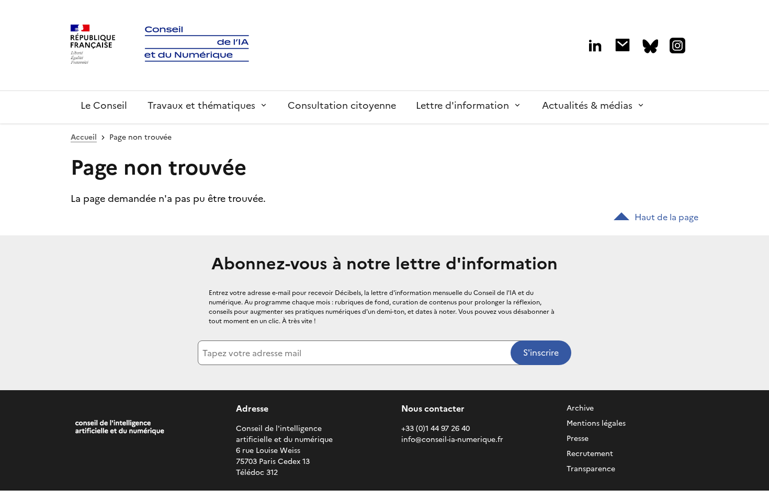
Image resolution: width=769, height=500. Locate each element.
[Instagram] (677, 45)
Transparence (591, 468)
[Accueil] (93, 45)
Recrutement (590, 453)
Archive (580, 408)
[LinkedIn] (595, 46)
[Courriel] (623, 45)
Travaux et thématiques (201, 105)
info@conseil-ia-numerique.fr (452, 439)
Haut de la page (666, 217)
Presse (578, 438)
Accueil (84, 137)
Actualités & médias (587, 105)
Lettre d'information (462, 105)
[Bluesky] (650, 46)
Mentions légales (596, 423)
